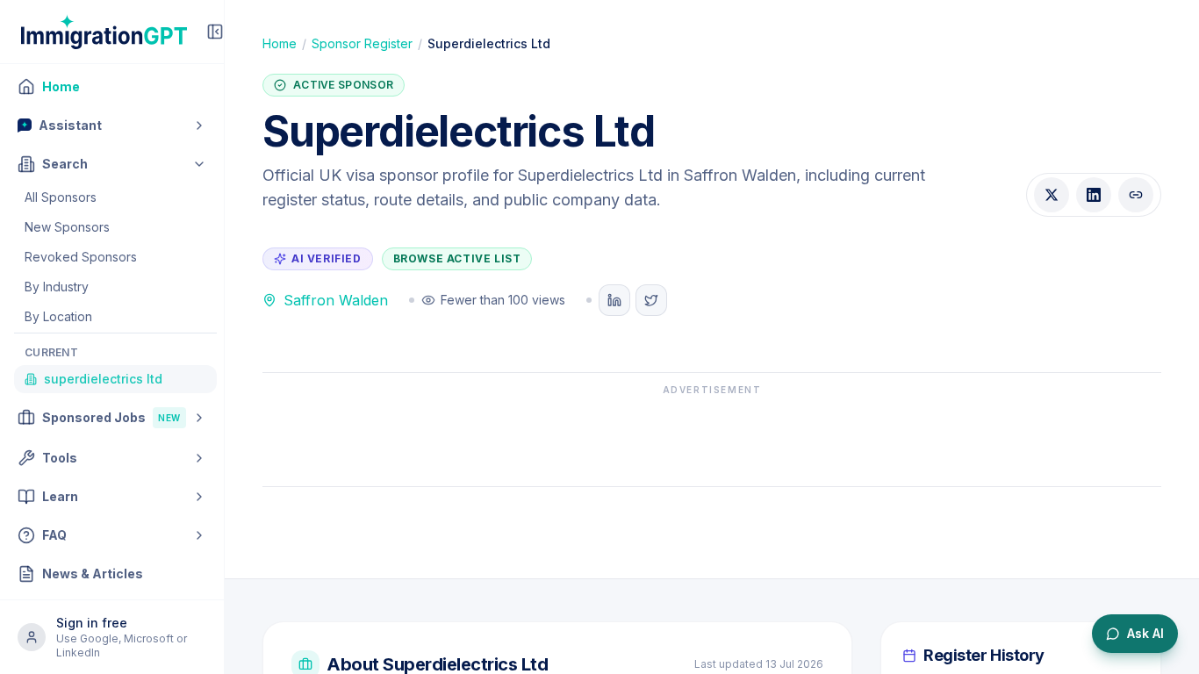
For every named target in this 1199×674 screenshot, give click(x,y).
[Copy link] (1135, 194)
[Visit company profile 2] (651, 300)
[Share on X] (1051, 194)
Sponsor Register (362, 43)
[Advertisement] (712, 436)
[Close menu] (215, 32)
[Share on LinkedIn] (1093, 194)
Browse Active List (457, 258)
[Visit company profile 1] (614, 300)
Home (279, 43)
